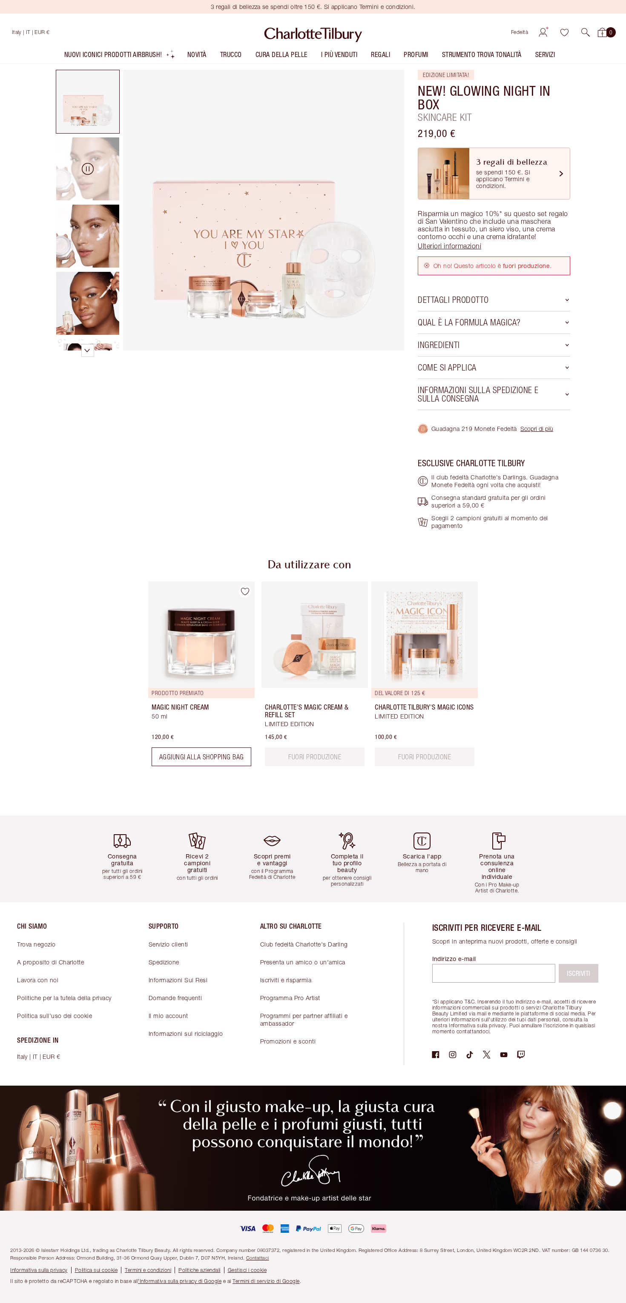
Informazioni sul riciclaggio (186, 1033)
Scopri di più (536, 428)
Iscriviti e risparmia (286, 980)
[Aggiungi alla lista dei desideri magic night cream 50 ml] (244, 591)
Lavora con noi (37, 980)
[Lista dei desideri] (564, 32)
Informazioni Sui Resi (178, 980)
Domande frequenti (175, 997)
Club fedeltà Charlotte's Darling (304, 944)
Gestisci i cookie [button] (247, 1270)
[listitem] (119, 56)
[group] (195, 677)
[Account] (543, 32)
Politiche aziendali (199, 1270)
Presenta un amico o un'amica (302, 962)
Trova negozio (36, 944)
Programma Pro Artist (290, 997)
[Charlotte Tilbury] (313, 32)
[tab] (88, 102)
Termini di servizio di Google (266, 1281)
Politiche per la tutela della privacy (64, 997)
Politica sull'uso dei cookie (54, 1015)
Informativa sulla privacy (39, 1270)
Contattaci (257, 1257)
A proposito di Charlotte (50, 962)
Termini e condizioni (148, 1270)
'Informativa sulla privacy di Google (179, 1281)
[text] (314, 757)
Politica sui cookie (96, 1270)
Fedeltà (519, 32)
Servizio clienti (168, 944)
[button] (585, 32)
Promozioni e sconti (288, 1041)
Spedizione (164, 962)
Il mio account (168, 1015)
